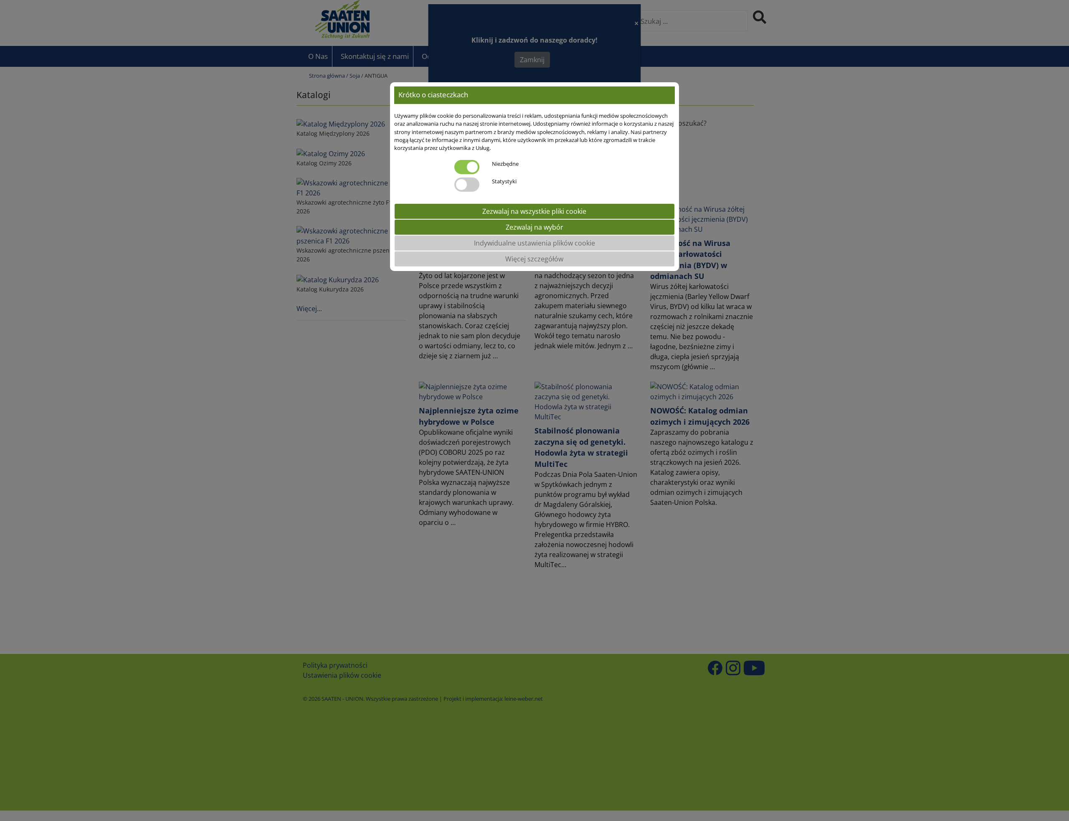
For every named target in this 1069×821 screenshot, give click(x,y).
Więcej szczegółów (534, 259)
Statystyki (504, 181)
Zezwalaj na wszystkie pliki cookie (534, 211)
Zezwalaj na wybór (534, 227)
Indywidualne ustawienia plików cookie (534, 243)
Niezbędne (505, 163)
